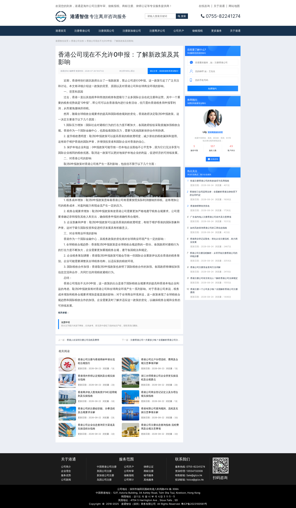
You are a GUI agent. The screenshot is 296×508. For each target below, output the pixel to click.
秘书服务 (149, 475)
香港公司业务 (77, 41)
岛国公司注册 (104, 479)
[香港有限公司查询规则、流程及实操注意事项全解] (130, 413)
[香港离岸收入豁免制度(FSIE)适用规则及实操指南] (67, 397)
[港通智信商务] (61, 16)
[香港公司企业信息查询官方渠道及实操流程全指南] (67, 429)
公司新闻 (66, 479)
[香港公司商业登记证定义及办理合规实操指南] (130, 397)
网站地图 (234, 6)
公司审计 (129, 479)
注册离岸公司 (157, 30)
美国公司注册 (104, 470)
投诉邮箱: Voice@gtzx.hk (189, 479)
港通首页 (61, 30)
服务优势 (66, 475)
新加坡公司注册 (105, 475)
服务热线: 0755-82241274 (190, 466)
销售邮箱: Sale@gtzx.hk (188, 475)
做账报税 (197, 30)
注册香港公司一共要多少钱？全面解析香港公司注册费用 (157, 340)
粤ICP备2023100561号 (194, 503)
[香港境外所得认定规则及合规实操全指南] (67, 380)
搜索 (183, 16)
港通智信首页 (62, 41)
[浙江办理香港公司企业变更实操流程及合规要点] (130, 380)
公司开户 (178, 30)
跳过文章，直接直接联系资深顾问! (164, 71)
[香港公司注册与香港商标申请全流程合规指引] (67, 364)
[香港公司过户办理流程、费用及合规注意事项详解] (130, 364)
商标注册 (149, 470)
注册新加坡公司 (132, 30)
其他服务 (149, 479)
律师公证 (149, 466)
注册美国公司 (106, 30)
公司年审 (129, 470)
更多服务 (216, 30)
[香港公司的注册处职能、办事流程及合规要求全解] (67, 413)
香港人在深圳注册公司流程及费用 (83, 340)
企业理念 (66, 470)
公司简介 (66, 466)
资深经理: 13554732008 (189, 470)
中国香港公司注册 (107, 466)
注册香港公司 (82, 30)
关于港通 (219, 6)
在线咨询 (204, 6)
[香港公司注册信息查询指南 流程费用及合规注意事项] (130, 429)
